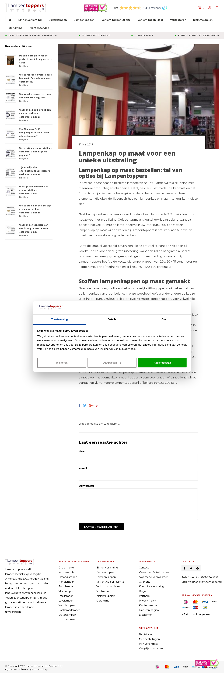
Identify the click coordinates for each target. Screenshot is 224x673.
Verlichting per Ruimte (116, 20)
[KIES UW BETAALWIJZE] (157, 667)
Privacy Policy (147, 600)
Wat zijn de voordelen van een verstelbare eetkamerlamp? (33, 190)
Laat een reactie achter (101, 526)
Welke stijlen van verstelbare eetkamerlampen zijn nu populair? (35, 152)
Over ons (144, 581)
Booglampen (66, 586)
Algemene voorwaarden (154, 577)
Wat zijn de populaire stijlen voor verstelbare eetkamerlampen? (35, 113)
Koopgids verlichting (151, 586)
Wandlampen (66, 605)
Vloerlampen (66, 591)
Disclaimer (145, 614)
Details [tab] (112, 319)
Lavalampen (66, 600)
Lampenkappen (84, 20)
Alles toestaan (162, 362)
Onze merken (66, 567)
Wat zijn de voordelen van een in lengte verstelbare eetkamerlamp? (33, 228)
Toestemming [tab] (59, 319)
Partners (144, 595)
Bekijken (23, 66)
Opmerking (86, 485)
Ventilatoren (178, 20)
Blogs (142, 591)
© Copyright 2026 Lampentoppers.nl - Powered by (33, 666)
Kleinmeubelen (203, 20)
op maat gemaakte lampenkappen (114, 377)
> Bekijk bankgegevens (195, 614)
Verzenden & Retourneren (155, 572)
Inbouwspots (66, 572)
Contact (144, 567)
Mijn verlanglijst (148, 643)
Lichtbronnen (66, 619)
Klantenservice (39, 28)
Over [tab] (164, 319)
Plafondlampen (67, 577)
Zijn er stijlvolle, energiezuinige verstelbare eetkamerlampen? (34, 171)
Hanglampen (66, 581)
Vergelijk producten (151, 648)
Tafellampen (66, 595)
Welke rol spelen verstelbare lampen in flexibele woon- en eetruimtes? (35, 78)
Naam (82, 451)
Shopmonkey (40, 669)
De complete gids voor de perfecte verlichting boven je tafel (35, 59)
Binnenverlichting (30, 20)
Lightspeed (11, 669)
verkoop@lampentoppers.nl (119, 382)
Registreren (146, 634)
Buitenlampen (58, 20)
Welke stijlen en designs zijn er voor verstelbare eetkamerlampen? (35, 209)
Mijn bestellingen (149, 639)
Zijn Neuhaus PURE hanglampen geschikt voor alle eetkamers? (34, 133)
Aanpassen (110, 362)
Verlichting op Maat (150, 20)
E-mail (83, 468)
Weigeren (62, 362)
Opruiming (16, 28)
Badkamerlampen (69, 610)
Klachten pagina (149, 610)
